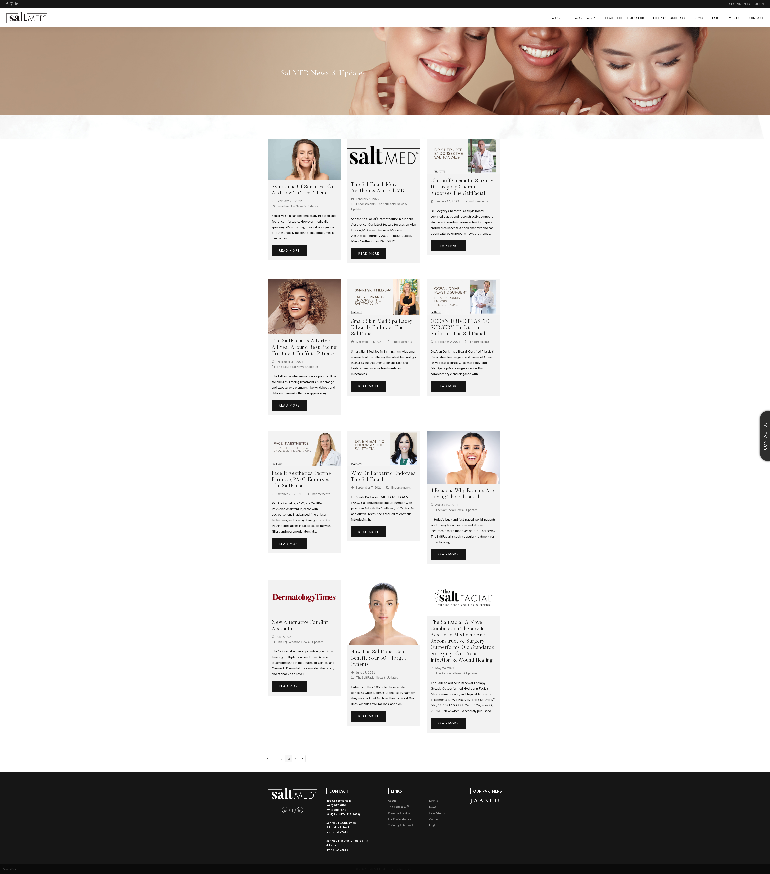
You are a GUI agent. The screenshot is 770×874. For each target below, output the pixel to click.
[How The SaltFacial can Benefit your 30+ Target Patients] (383, 612)
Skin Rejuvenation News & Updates (300, 642)
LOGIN (759, 3)
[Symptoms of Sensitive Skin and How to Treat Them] (304, 159)
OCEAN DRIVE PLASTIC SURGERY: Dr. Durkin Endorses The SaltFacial (460, 328)
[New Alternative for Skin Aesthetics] (304, 597)
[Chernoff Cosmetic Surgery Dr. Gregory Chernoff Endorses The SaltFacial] (463, 156)
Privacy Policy (10, 869)
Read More (289, 250)
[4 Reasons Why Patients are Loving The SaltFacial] (463, 457)
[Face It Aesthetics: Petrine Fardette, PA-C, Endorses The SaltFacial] (304, 448)
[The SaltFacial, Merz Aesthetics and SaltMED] (383, 158)
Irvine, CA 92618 (337, 849)
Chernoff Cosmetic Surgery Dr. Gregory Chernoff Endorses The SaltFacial (462, 187)
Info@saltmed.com (338, 800)
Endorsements (366, 204)
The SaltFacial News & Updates (298, 366)
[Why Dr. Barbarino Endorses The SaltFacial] (383, 448)
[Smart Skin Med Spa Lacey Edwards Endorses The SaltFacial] (383, 296)
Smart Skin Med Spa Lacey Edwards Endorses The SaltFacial (382, 328)
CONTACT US (765, 436)
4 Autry (331, 845)
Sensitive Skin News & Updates (297, 206)
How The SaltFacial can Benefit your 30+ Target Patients (378, 658)
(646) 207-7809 (739, 3)
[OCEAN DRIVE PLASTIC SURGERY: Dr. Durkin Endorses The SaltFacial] (463, 296)
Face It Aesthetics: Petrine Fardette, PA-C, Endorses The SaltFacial (301, 480)
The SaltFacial (398, 806)
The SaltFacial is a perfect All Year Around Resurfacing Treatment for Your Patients (304, 348)
